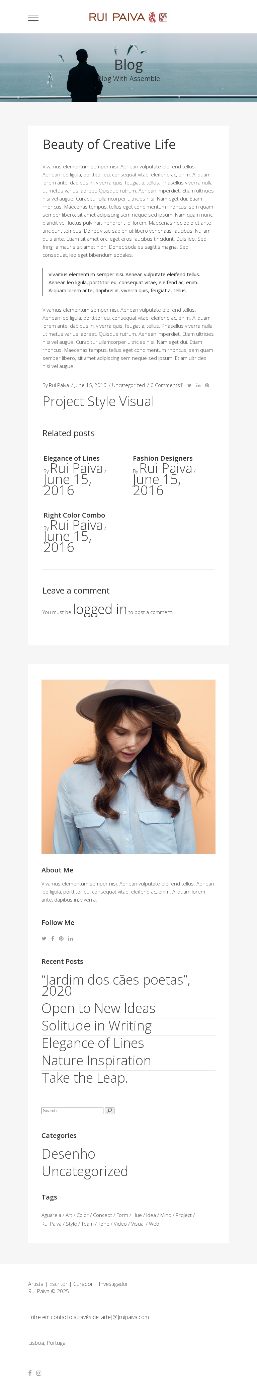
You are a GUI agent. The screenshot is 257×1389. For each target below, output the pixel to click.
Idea (151, 1215)
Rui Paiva (76, 468)
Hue (137, 1215)
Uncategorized (84, 1171)
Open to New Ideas (98, 1008)
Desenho (68, 1153)
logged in (100, 609)
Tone (103, 1223)
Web (154, 1223)
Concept (102, 1215)
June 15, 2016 (68, 484)
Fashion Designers (163, 458)
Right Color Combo (74, 515)
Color (83, 1215)
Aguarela (51, 1215)
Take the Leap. (84, 1077)
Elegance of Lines (72, 458)
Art (69, 1215)
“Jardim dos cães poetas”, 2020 (115, 985)
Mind (165, 1215)
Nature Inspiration (96, 1060)
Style (101, 401)
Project (63, 401)
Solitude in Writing (96, 1025)
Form (122, 1215)
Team (87, 1223)
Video (120, 1223)
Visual (137, 401)
